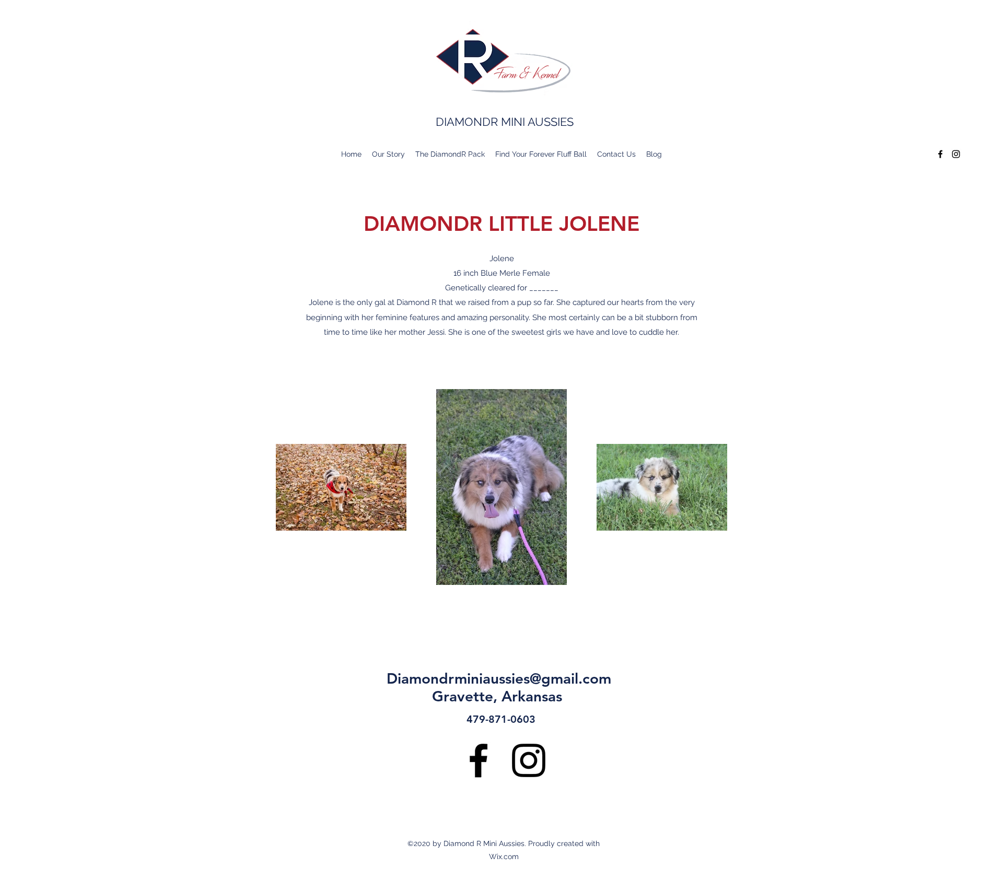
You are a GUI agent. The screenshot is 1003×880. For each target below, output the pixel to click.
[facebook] (940, 154)
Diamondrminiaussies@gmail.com (499, 678)
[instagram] (956, 154)
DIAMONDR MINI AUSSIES (505, 121)
